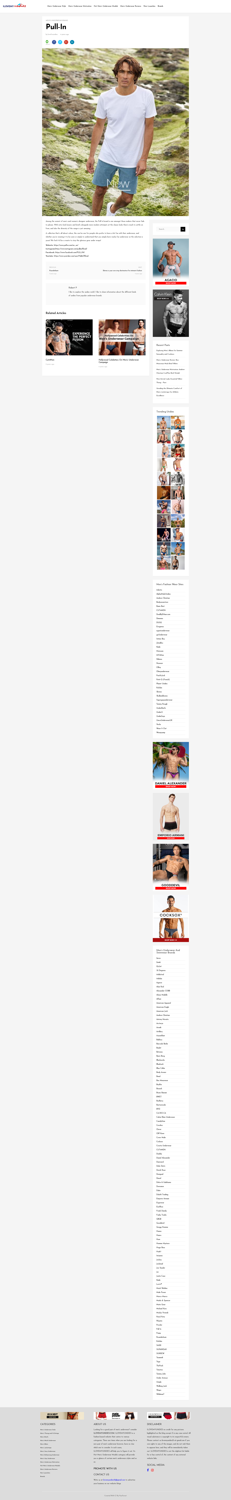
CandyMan (160, 1121)
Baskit (158, 1048)
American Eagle (162, 1007)
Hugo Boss (160, 1248)
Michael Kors (161, 1309)
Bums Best (160, 606)
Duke (158, 1191)
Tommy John (161, 1374)
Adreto (159, 590)
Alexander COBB (163, 991)
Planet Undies (161, 684)
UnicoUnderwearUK (164, 720)
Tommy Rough (161, 704)
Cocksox (159, 1142)
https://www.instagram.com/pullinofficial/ (71, 249)
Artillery (159, 1032)
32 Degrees (161, 970)
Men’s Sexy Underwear (47, 1451)
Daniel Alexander (163, 1158)
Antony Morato (162, 1019)
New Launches (149, 6)
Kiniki (158, 647)
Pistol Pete (160, 1317)
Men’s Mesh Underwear (48, 1440)
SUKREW (160, 1354)
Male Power (161, 1292)
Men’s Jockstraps (45, 1447)
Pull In (158, 1329)
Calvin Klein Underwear (165, 1117)
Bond (158, 1076)
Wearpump (160, 733)
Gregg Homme (162, 1227)
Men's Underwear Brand (57, 20)
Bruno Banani (161, 1093)
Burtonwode (161, 1105)
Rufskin (159, 688)
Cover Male (161, 1138)
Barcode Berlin (162, 1044)
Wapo (158, 1390)
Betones (159, 1052)
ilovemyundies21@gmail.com (114, 1480)
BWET (159, 1097)
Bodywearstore (162, 602)
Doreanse (160, 1186)
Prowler (159, 1325)
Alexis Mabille (161, 995)
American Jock (162, 1011)
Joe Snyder (160, 1268)
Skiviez (159, 692)
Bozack (159, 1089)
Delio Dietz (160, 1166)
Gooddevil (160, 1223)
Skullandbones (162, 696)
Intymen (159, 1256)
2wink (158, 962)
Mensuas (159, 651)
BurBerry (159, 1101)
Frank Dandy (161, 1211)
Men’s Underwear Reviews (130, 6)
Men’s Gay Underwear (47, 1458)
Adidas (159, 979)
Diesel (158, 1178)
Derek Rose (161, 1170)
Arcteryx (159, 1023)
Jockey (159, 1260)
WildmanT (160, 1394)
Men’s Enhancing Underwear (49, 1455)
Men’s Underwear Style (56, 6)
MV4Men (160, 655)
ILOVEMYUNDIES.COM (104, 1433)
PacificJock (160, 676)
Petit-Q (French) (163, 680)
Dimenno (159, 618)
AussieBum (160, 1036)
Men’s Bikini (44, 1444)
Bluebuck (160, 1064)
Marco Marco (161, 1296)
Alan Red (160, 987)
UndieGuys (160, 716)
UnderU (159, 712)
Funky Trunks (161, 1215)
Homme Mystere (163, 1243)
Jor (157, 1272)
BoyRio (159, 1085)
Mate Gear (160, 1305)
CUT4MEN (161, 610)
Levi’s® (159, 1284)
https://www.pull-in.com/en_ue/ (66, 245)
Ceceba (159, 1125)
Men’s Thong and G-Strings (49, 1433)
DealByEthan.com (163, 614)
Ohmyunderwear (162, 671)
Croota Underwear (163, 1146)
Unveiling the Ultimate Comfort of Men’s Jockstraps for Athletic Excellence (169, 392)
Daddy (159, 1154)
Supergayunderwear (164, 700)
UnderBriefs (161, 708)
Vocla (158, 724)
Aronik (158, 1028)
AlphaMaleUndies (163, 594)
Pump (158, 1333)
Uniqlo (158, 1382)
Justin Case (160, 1276)
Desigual (159, 1174)
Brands (160, 6)
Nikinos (159, 659)
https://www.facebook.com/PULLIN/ (70, 252)
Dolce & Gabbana (163, 1182)
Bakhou (159, 1040)
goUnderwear (161, 635)
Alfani (158, 999)
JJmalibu (159, 643)
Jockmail (159, 1264)
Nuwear (159, 663)
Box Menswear (162, 1080)
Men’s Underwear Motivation (79, 6)
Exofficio (159, 1207)
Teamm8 (159, 1358)
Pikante (159, 1321)
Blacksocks (160, 1060)
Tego (158, 1362)
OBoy (158, 667)
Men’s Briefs (44, 1437)
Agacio (159, 983)
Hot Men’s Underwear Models (106, 6)
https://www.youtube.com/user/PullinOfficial (71, 256)
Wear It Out (161, 729)
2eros (158, 958)
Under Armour (162, 1378)
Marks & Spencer (163, 1301)
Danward (160, 1162)
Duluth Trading (162, 1195)
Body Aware (161, 1072)
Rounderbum (161, 1337)
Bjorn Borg (160, 1056)
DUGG (159, 623)
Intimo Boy (160, 639)
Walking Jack (161, 1386)
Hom (158, 1239)
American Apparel (163, 1003)
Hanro (158, 1235)
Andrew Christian (163, 598)
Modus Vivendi (162, 1313)
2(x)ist (159, 966)
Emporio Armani (162, 1199)
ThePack (159, 1366)
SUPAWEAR (161, 1349)
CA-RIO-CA (161, 1113)
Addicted (160, 975)
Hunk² (158, 1252)
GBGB (158, 1219)
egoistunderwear (163, 631)
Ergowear (160, 1203)
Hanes (158, 1231)
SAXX (158, 1345)
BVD (158, 1109)
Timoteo (159, 1370)
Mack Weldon (161, 1288)
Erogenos (160, 627)
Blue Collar (160, 1068)
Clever (158, 1129)
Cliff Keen (160, 1133)
